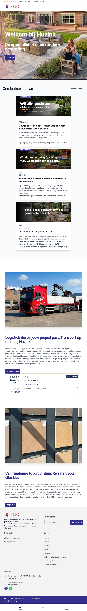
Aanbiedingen (13, 371)
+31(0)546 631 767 (15, 582)
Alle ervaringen (72, 376)
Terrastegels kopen (51, 561)
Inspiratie (11, 504)
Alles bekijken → (77, 88)
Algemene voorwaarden (13, 538)
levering (47, 553)
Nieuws (21, 120)
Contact (10, 57)
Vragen (46, 542)
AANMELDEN (77, 522)
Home (46, 549)
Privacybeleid (9, 542)
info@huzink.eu (13, 585)
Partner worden (50, 565)
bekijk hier (43, 1)
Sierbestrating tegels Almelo (55, 557)
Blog (20, 173)
